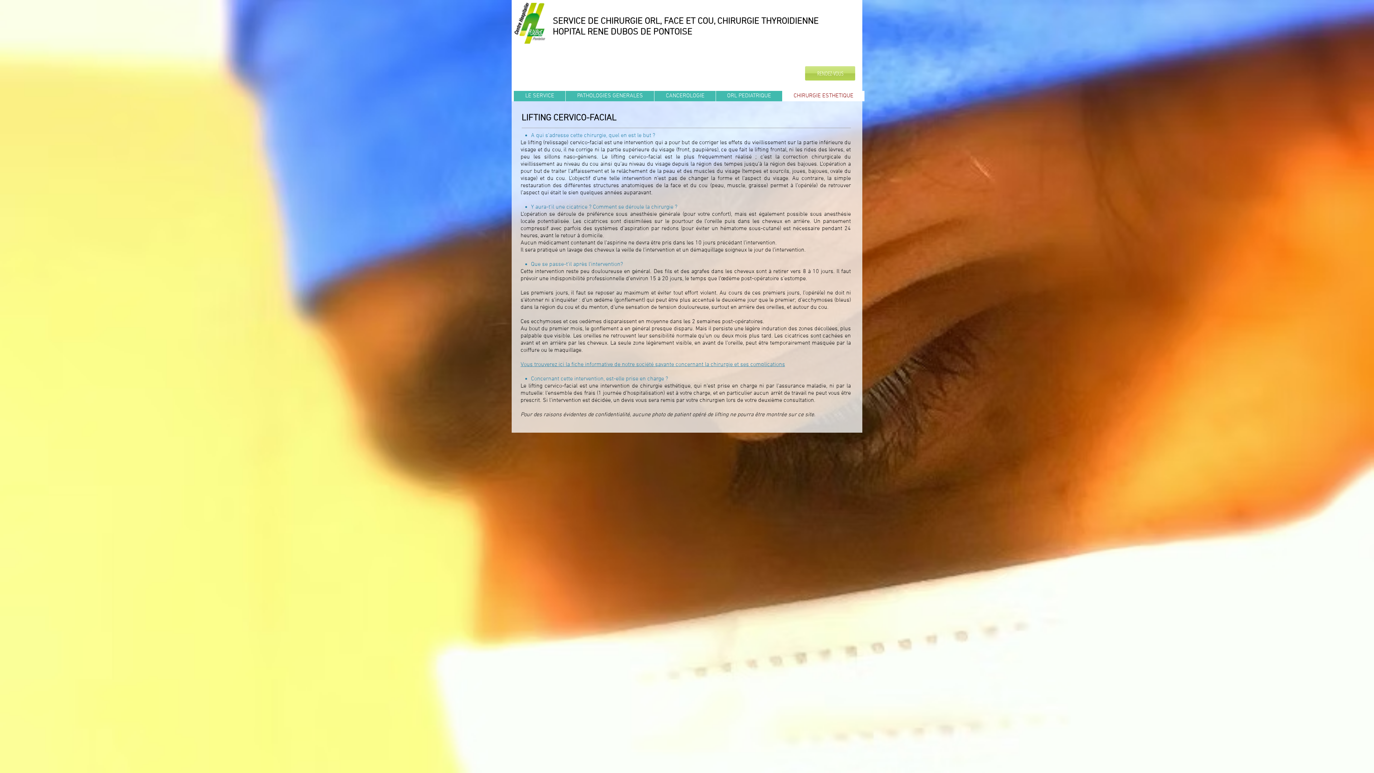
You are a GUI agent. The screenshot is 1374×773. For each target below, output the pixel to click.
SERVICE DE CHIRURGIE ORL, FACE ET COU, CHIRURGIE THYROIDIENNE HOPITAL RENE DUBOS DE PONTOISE (686, 27)
